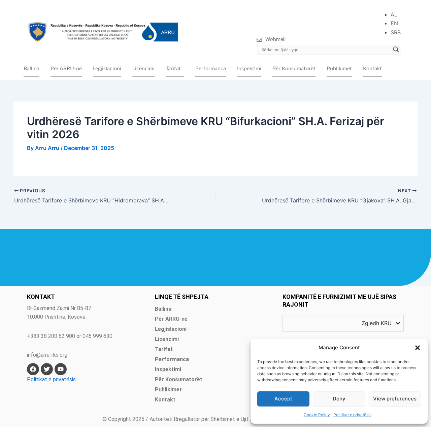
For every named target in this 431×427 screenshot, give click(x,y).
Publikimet (339, 68)
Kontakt (372, 68)
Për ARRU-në (66, 68)
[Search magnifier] (396, 49)
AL (394, 14)
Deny (339, 398)
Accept (283, 398)
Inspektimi (249, 68)
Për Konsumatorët (294, 68)
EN (394, 23)
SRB (396, 32)
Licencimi (143, 68)
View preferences (395, 398)
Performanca (210, 68)
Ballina (31, 68)
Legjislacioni (107, 68)
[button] (417, 347)
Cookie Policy (317, 414)
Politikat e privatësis (352, 414)
